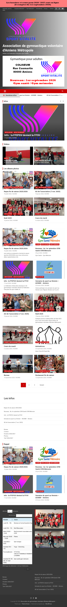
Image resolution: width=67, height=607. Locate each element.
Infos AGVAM (19, 132)
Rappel (6, 444)
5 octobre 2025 (39, 220)
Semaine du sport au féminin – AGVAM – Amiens (47, 282)
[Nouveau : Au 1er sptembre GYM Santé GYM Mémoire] (49, 237)
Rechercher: (12, 515)
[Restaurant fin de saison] (49, 364)
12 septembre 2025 (40, 377)
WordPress (48, 604)
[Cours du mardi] (18, 335)
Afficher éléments (10, 511)
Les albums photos (11, 169)
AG (36, 187)
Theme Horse (25, 604)
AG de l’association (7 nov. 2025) (42, 95)
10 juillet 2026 (8, 194)
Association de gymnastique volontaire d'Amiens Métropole (38, 601)
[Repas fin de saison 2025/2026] (18, 237)
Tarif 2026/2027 (30, 8)
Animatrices (39, 8)
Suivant (42, 385)
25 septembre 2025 (40, 348)
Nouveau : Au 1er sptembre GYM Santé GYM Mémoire (47, 249)
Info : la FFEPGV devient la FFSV (16, 281)
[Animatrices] (49, 335)
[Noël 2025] (49, 302)
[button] (12, 520)
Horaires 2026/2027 (19, 8)
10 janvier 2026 (39, 194)
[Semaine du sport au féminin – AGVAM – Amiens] (49, 270)
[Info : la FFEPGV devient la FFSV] (18, 270)
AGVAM (27, 138)
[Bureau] (18, 364)
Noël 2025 (8, 218)
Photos (15, 187)
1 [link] (27, 569)
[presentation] (60, 101)
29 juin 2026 (38, 253)
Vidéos (6, 144)
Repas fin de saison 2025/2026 (16, 191)
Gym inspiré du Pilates (43, 161)
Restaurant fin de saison (44, 375)
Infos (6, 101)
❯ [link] (30, 569)
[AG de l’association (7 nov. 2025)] (18, 302)
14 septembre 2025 (9, 377)
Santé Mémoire (54, 244)
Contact (52, 8)
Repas (21, 187)
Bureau (46, 8)
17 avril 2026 (7, 283)
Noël (14, 214)
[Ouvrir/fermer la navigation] (5, 91)
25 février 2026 (19, 138)
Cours (37, 214)
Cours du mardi (41, 218)
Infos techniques (18, 276)
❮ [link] (24, 569)
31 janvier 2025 (8, 162)
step (57, 214)
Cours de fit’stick (10, 161)
